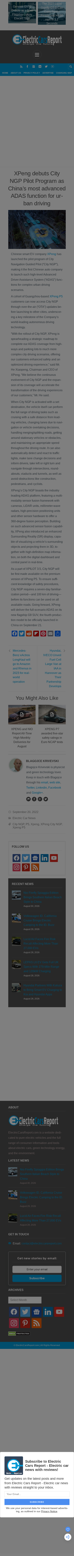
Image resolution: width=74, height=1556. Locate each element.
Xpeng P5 (19, 827)
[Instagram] (34, 66)
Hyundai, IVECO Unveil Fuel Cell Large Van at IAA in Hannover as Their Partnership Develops (52, 668)
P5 (27, 824)
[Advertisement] (37, 126)
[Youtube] (52, 66)
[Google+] (40, 799)
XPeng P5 (56, 296)
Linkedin (41, 787)
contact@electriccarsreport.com (42, 1243)
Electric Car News (24, 818)
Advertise (48, 73)
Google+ (37, 792)
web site (55, 782)
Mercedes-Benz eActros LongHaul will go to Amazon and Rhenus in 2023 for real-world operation (22, 666)
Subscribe (37, 1278)
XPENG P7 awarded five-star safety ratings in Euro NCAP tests (52, 736)
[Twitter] (46, 66)
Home (5, 73)
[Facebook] (27, 66)
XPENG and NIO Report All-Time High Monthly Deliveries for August (22, 738)
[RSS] (21, 66)
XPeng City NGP (51, 824)
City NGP (18, 824)
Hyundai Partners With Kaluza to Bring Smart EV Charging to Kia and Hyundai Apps (43, 990)
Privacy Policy (32, 73)
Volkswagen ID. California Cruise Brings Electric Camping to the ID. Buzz (40, 920)
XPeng (51, 254)
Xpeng (35, 824)
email (44, 782)
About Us (16, 73)
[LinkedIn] (40, 66)
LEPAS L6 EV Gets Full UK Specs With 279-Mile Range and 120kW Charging (41, 967)
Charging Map (64, 73)
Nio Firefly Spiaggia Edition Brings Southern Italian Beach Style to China (43, 897)
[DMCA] (19, 1334)
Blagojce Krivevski (42, 761)
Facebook (54, 787)
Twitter (30, 787)
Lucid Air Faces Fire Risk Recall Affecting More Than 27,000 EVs (41, 944)
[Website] (28, 799)
